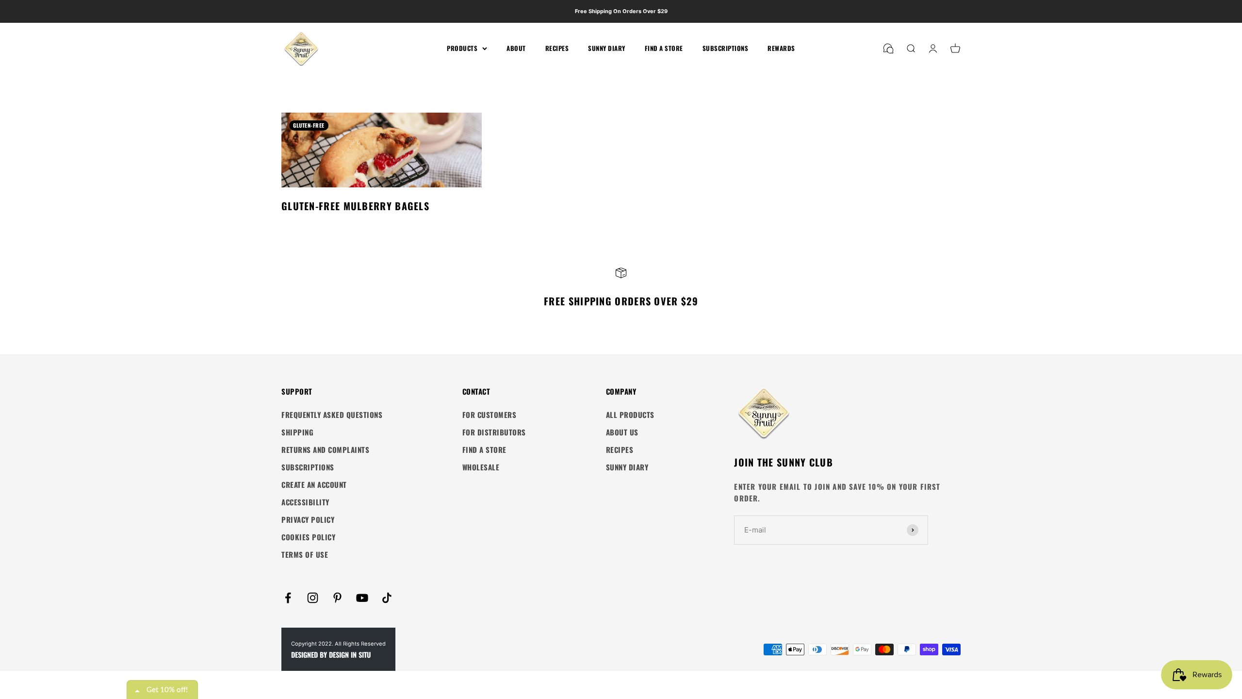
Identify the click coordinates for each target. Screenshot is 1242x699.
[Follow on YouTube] (362, 597)
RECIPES (620, 449)
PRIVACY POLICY (307, 519)
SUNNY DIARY (627, 467)
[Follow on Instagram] (312, 597)
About (516, 48)
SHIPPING (297, 432)
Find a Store (664, 48)
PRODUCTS (462, 48)
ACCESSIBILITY (305, 502)
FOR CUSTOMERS (489, 414)
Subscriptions (726, 48)
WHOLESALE (481, 467)
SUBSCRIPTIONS (307, 467)
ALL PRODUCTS (630, 414)
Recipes (557, 48)
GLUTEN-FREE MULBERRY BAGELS (355, 206)
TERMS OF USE (304, 554)
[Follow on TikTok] (386, 597)
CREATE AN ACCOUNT (314, 484)
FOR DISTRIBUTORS (494, 432)
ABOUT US (622, 432)
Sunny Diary (606, 48)
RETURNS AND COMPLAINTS (325, 449)
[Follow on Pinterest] (337, 597)
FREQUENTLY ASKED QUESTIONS (331, 414)
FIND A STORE (484, 449)
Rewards (781, 48)
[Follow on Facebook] (287, 597)
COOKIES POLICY (308, 537)
